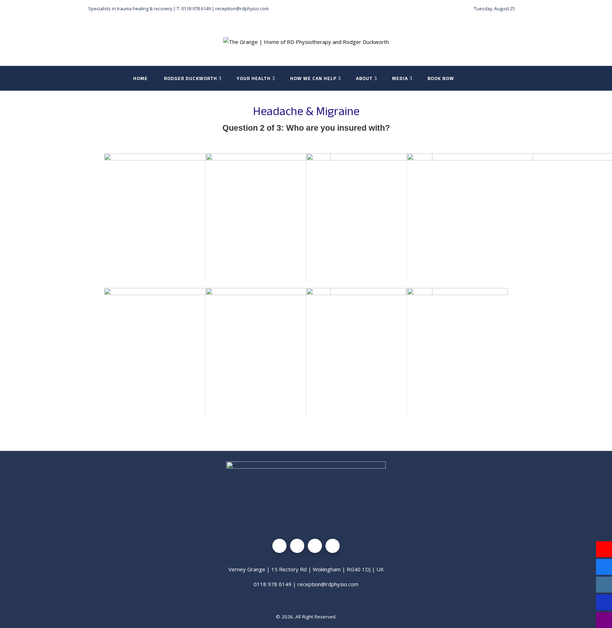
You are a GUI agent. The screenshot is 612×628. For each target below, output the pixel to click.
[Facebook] (279, 546)
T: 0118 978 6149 (194, 8)
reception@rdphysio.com (242, 8)
